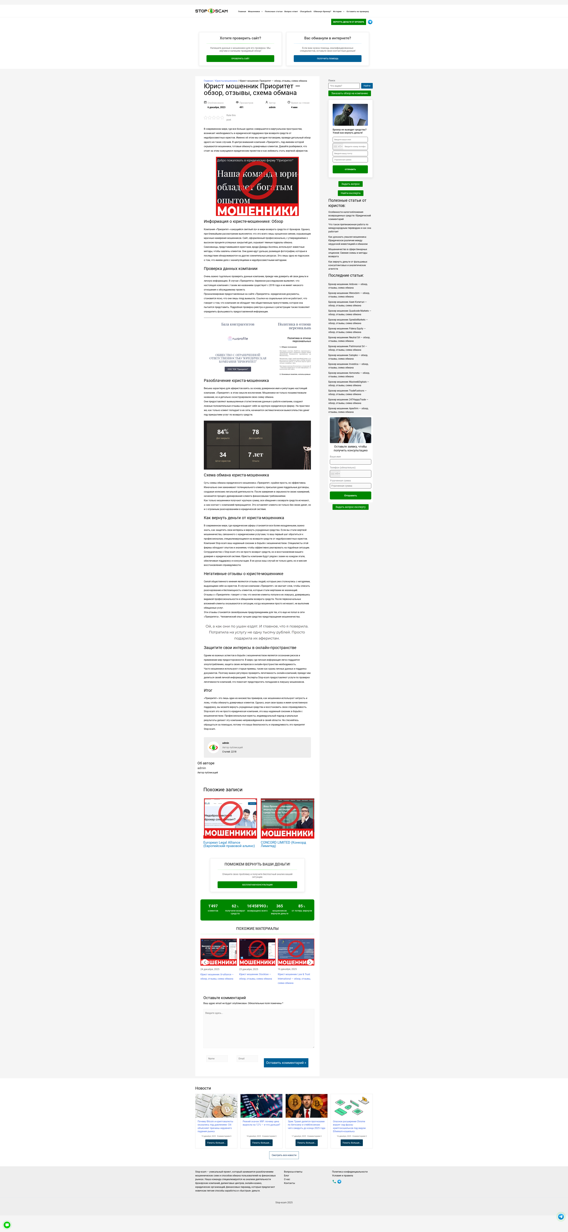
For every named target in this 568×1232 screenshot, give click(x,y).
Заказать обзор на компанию (349, 93)
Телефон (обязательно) (343, 470)
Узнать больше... (216, 1142)
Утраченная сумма (340, 480)
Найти (367, 85)
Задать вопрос (350, 183)
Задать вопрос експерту (350, 506)
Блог (286, 1175)
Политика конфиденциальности (350, 1171)
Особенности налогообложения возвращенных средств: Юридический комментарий (349, 216)
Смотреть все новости (284, 1155)
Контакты (289, 1183)
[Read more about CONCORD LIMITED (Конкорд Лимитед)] (287, 818)
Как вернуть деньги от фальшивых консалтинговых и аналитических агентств (347, 265)
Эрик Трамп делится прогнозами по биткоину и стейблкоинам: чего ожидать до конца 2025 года (306, 1125)
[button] (205, 962)
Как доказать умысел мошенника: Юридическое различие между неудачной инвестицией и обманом (348, 240)
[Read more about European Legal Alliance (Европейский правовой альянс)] (230, 818)
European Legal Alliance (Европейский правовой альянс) (229, 844)
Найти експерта (350, 193)
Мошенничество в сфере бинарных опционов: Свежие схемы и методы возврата (347, 253)
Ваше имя (335, 456)
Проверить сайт (240, 58)
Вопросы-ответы (293, 1171)
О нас (287, 1179)
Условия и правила (342, 1175)
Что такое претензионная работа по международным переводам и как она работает (349, 228)
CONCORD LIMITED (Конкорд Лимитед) (283, 844)
